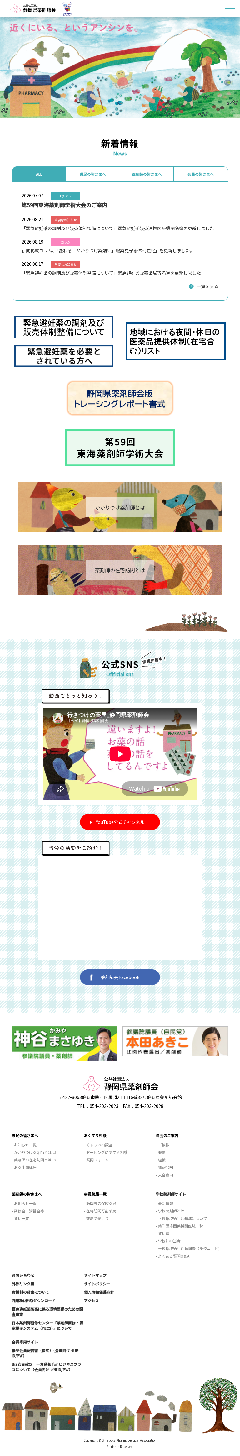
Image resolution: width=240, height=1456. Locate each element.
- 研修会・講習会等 (28, 1210)
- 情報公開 (164, 1167)
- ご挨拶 (162, 1144)
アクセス (91, 1300)
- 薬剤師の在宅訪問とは (32, 1159)
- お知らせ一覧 (24, 1144)
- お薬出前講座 (24, 1167)
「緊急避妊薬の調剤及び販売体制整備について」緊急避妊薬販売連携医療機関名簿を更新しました (118, 228)
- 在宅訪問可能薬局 (100, 1210)
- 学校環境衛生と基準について (181, 1218)
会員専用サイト (25, 1341)
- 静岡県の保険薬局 (100, 1203)
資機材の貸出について (30, 1292)
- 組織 (161, 1159)
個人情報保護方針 (99, 1292)
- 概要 (161, 1152)
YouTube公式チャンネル (120, 822)
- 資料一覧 (20, 1218)
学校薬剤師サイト (171, 1194)
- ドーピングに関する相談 (106, 1152)
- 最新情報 (164, 1203)
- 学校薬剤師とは (170, 1210)
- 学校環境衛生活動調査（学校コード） (189, 1248)
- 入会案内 (164, 1174)
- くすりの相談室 (98, 1144)
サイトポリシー (97, 1283)
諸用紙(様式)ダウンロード (34, 1300)
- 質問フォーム (96, 1159)
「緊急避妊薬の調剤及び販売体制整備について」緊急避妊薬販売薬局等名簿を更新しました (111, 273)
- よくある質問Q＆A (172, 1256)
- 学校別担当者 (168, 1241)
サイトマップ (95, 1275)
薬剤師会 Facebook (120, 977)
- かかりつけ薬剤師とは (32, 1152)
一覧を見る (207, 286)
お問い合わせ (23, 1275)
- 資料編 (162, 1233)
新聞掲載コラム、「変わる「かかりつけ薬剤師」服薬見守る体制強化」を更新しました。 (108, 250)
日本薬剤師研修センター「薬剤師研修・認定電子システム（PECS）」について (47, 1325)
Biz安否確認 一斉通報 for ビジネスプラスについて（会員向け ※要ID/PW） (46, 1366)
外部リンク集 (23, 1283)
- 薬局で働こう (96, 1218)
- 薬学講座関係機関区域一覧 (179, 1225)
